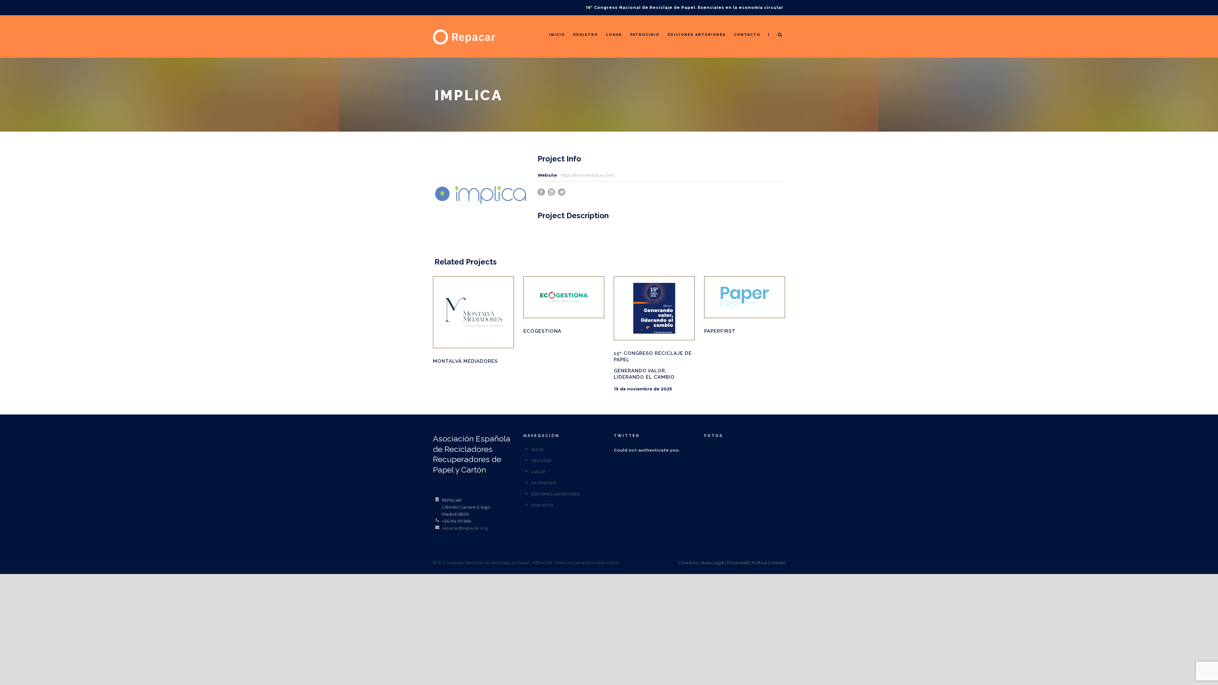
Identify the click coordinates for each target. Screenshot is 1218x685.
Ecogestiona (542, 331)
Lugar (614, 35)
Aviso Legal (712, 562)
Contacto (747, 35)
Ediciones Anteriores (697, 35)
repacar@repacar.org (465, 528)
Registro (585, 35)
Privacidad (738, 562)
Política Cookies (768, 562)
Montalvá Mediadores (465, 361)
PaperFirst (720, 331)
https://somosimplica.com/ (587, 175)
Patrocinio (644, 35)
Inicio (557, 35)
